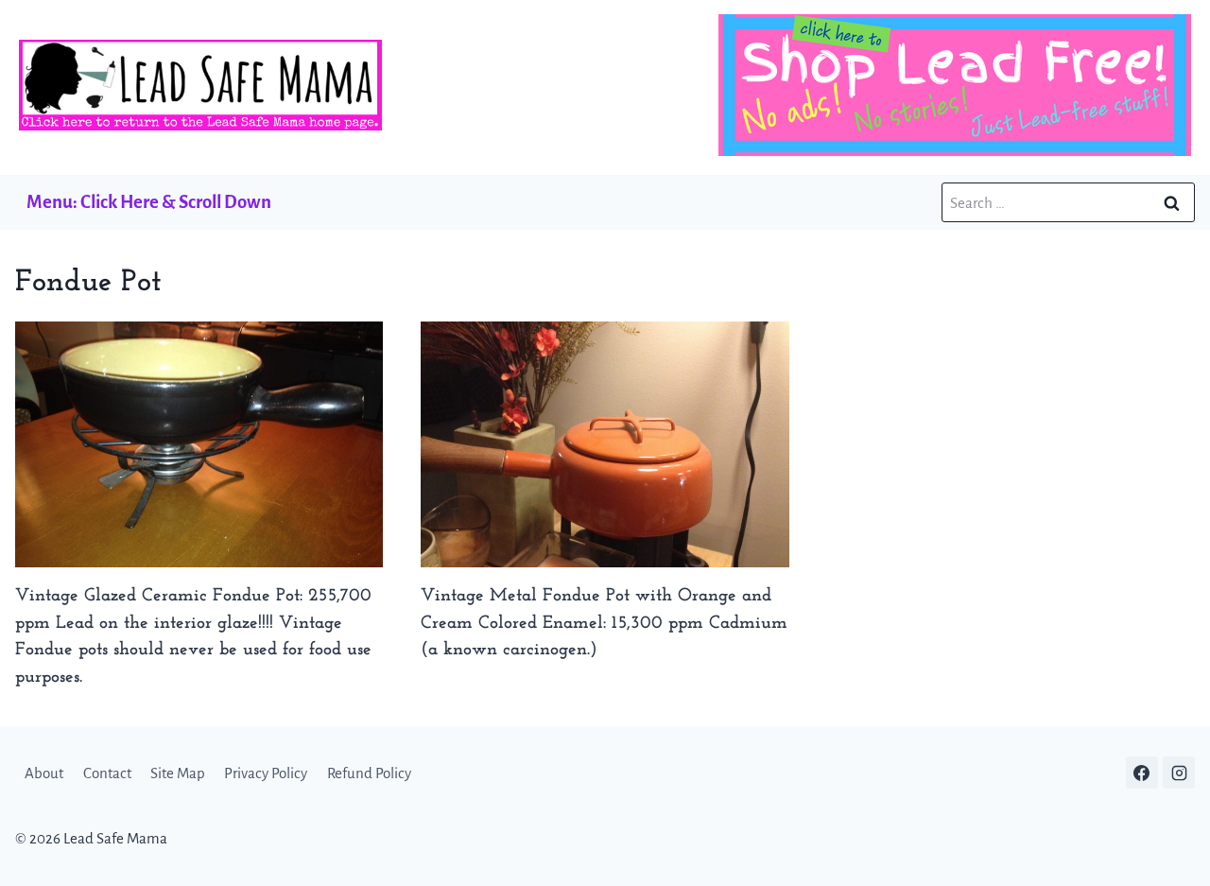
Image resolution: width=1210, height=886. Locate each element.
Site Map (177, 773)
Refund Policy (369, 773)
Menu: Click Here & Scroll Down (148, 202)
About (44, 773)
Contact (107, 773)
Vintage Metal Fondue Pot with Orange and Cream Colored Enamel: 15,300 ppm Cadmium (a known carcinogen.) (604, 623)
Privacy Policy (265, 773)
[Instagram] (1179, 772)
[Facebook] (1142, 772)
